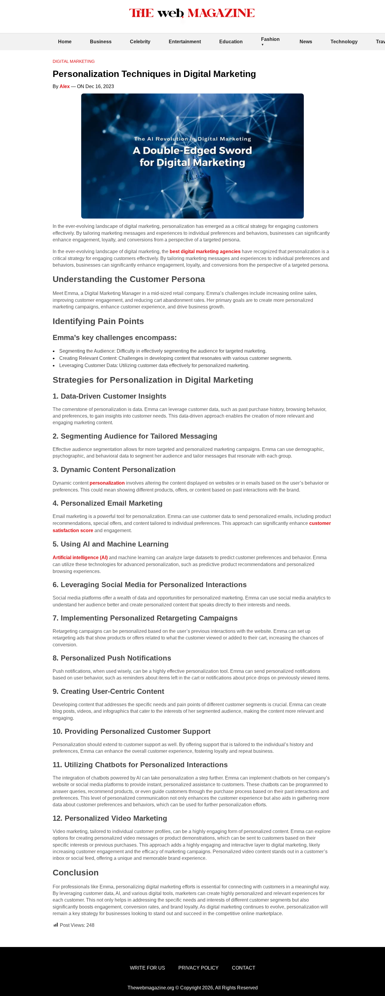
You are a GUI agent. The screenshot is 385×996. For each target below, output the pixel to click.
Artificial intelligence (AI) (81, 557)
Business (101, 41)
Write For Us (147, 967)
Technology (344, 41)
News (306, 41)
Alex (65, 86)
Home (65, 41)
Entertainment (185, 41)
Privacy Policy (198, 967)
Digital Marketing (74, 61)
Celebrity (140, 41)
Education (231, 41)
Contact (243, 967)
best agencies (205, 251)
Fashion (270, 39)
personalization (108, 483)
